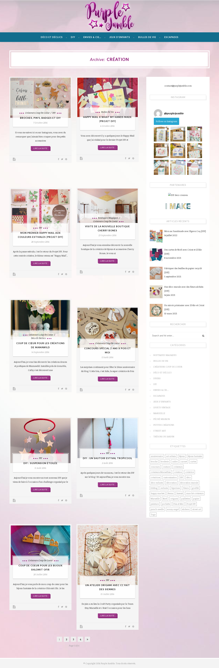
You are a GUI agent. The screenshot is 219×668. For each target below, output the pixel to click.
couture (166, 466)
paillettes (185, 498)
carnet (184, 461)
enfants (164, 488)
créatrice (189, 472)
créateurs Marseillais (161, 472)
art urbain (171, 456)
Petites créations (163, 424)
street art (196, 509)
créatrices (155, 477)
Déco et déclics (52, 37)
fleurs (186, 488)
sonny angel (173, 509)
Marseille (159, 413)
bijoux (182, 456)
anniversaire (157, 456)
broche (154, 461)
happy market (157, 493)
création (178, 472)
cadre (174, 461)
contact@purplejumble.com (178, 85)
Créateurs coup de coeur (37, 112)
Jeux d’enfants (119, 37)
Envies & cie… (92, 37)
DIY (73, 37)
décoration (171, 482)
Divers (157, 378)
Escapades (171, 37)
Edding (154, 488)
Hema (170, 493)
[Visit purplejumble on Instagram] (158, 113)
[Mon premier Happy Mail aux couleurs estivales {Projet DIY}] (40, 211)
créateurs (178, 466)
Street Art (159, 430)
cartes (193, 461)
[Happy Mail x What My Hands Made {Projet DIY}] (107, 97)
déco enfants (157, 482)
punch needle (157, 509)
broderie (165, 461)
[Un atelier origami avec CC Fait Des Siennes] (107, 555)
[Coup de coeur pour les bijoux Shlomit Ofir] (40, 545)
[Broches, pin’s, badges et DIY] (40, 98)
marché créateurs (194, 493)
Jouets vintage (161, 407)
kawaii (180, 493)
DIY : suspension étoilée (40, 463)
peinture (155, 504)
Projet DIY (191, 504)
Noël (165, 498)
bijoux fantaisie (195, 456)
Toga (153, 514)
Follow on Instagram (166, 121)
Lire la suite (40, 148)
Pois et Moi (178, 504)
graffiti (195, 488)
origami (174, 498)
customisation (170, 477)
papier (196, 498)
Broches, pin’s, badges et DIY (40, 118)
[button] (161, 134)
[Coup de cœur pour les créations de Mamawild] (40, 320)
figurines (175, 488)
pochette (166, 504)
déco (188, 477)
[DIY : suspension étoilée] (40, 440)
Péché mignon (161, 419)
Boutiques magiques (108, 217)
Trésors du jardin (163, 436)
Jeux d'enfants (162, 401)
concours (155, 466)
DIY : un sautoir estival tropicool (107, 458)
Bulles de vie (147, 37)
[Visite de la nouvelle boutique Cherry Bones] (107, 206)
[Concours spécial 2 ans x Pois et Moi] (107, 327)
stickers (185, 509)
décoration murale (189, 482)
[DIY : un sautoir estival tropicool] (107, 438)
